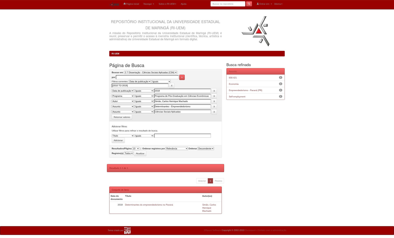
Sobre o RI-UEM (167, 4)
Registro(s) (117, 153)
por (113, 77)
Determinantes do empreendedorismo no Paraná (149, 204)
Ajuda (183, 4)
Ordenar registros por (153, 148)
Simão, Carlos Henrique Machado (209, 207)
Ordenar (193, 148)
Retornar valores (122, 117)
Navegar (148, 4)
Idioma (277, 4)
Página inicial (132, 4)
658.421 (233, 77)
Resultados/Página (122, 148)
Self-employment (237, 96)
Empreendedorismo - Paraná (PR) (245, 90)
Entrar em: (264, 4)
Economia (234, 84)
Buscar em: (118, 72)
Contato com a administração (272, 230)
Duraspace (250, 230)
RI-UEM (115, 53)
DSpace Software (212, 230)
